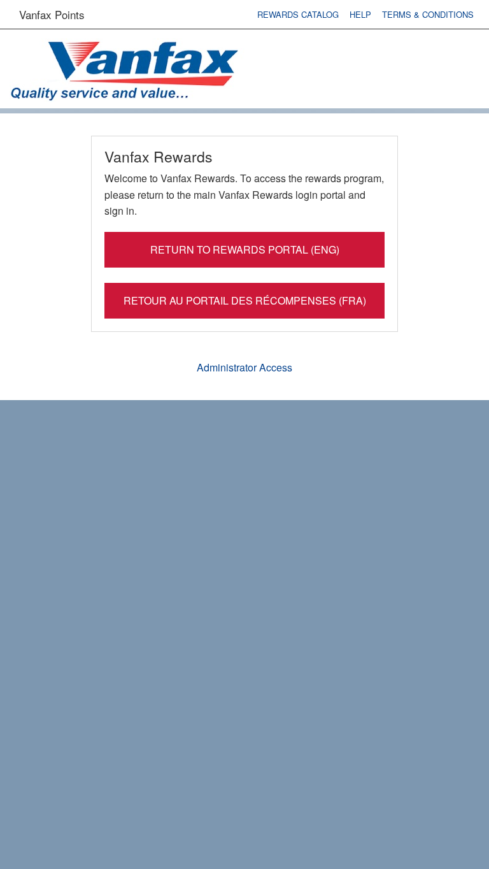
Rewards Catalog (298, 14)
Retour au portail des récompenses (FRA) (245, 300)
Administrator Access (244, 367)
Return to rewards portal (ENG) (244, 249)
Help (360, 14)
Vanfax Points (52, 14)
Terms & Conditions (428, 14)
